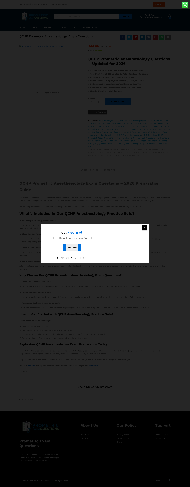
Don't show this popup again (73, 258)
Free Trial (72, 247)
